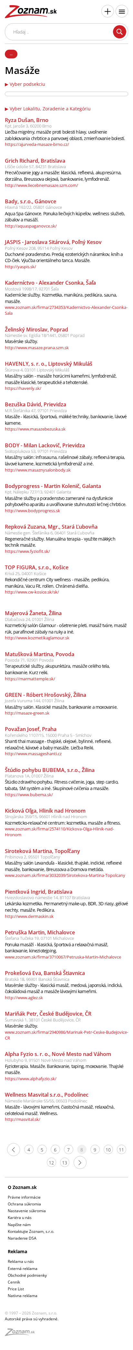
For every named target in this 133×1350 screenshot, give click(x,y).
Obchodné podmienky (27, 1275)
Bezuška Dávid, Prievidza (35, 404)
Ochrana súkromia (24, 1204)
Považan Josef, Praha (30, 729)
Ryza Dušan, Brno (26, 120)
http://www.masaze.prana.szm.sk (37, 347)
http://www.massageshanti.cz (33, 753)
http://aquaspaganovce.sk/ (31, 226)
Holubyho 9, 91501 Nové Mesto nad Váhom (45, 1060)
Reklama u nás (21, 1261)
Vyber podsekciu (27, 84)
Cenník (14, 1282)
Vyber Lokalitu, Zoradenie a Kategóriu (50, 109)
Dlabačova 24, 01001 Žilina (29, 619)
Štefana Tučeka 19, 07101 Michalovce (39, 938)
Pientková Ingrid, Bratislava (38, 891)
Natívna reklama (22, 1295)
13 (64, 1163)
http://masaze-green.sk (27, 713)
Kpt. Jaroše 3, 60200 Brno (28, 126)
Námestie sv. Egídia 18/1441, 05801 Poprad (45, 335)
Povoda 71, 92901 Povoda (29, 660)
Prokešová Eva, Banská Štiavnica (45, 973)
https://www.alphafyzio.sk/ (30, 1078)
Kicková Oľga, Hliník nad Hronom (45, 810)
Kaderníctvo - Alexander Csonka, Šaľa (50, 282)
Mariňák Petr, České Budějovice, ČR (48, 1013)
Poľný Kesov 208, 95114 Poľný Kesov (39, 248)
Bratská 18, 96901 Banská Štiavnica (37, 979)
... (11, 53)
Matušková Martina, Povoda (39, 654)
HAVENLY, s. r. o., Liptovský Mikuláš (48, 363)
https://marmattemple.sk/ (30, 679)
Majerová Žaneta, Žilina (33, 613)
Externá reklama (22, 1268)
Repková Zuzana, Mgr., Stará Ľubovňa (51, 526)
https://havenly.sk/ (23, 388)
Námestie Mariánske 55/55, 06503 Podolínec (46, 1101)
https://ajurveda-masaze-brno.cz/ (37, 144)
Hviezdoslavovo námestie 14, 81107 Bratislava (47, 897)
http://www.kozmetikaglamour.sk (37, 638)
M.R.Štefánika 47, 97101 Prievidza (36, 410)
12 (51, 1163)
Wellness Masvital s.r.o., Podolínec (46, 1094)
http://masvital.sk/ (22, 1119)
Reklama (17, 1251)
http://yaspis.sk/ (20, 266)
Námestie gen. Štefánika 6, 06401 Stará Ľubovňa (49, 533)
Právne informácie (24, 1197)
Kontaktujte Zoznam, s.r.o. (31, 1231)
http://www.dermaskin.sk (29, 916)
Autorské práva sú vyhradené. (31, 1319)
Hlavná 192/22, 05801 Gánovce (33, 207)
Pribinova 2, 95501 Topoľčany (32, 857)
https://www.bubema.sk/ (29, 794)
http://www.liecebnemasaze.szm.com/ (41, 185)
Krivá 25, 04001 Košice (25, 573)
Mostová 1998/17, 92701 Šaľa (32, 289)
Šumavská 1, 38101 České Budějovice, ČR (43, 1020)
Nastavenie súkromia (27, 1210)
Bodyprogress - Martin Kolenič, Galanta (53, 486)
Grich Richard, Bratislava (35, 160)
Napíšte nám (19, 1224)
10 (108, 1150)
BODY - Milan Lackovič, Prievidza (45, 445)
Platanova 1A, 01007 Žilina (29, 776)
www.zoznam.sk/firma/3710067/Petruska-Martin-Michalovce (63, 957)
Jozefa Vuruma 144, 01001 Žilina (34, 701)
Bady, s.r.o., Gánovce (30, 201)
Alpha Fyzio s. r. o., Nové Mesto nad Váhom (58, 1054)
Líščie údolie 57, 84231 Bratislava (35, 166)
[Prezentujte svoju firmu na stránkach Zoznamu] (107, 11)
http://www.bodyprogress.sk (32, 510)
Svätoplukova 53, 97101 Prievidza (36, 451)
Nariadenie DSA (22, 1238)
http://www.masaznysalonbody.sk (38, 470)
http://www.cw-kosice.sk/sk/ (32, 592)
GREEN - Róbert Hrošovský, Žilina (45, 694)
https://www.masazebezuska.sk (35, 429)
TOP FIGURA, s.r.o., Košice (36, 567)
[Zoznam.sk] (22, 1334)
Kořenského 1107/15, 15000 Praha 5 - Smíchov (48, 735)
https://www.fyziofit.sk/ (27, 551)
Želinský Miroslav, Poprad (36, 329)
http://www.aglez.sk (24, 997)
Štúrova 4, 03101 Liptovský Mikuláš (37, 370)
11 (121, 1150)
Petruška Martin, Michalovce (40, 932)
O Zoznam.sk (22, 1187)
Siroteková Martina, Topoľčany (42, 851)
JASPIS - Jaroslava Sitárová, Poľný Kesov (53, 242)
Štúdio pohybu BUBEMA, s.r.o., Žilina (50, 770)
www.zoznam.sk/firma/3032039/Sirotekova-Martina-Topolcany (65, 875)
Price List (16, 1289)
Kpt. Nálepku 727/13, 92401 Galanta (38, 492)
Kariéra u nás (20, 1217)
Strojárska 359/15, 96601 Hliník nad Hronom (46, 816)
